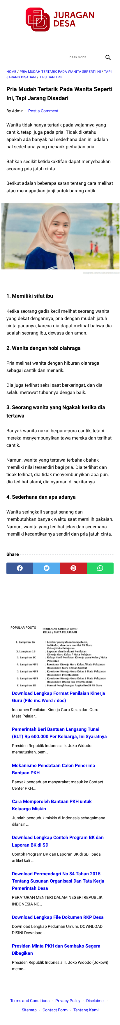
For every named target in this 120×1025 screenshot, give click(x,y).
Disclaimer (95, 1000)
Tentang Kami (85, 1010)
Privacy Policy (67, 1000)
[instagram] (80, 42)
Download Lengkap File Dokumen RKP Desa (58, 917)
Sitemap (29, 1010)
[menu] (9, 57)
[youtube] (67, 42)
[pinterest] (73, 568)
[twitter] (53, 42)
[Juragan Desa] (60, 19)
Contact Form (55, 1010)
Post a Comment (43, 111)
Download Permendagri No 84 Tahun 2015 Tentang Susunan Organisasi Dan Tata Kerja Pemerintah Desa (58, 881)
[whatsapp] (100, 568)
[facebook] (39, 42)
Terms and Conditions (30, 1000)
